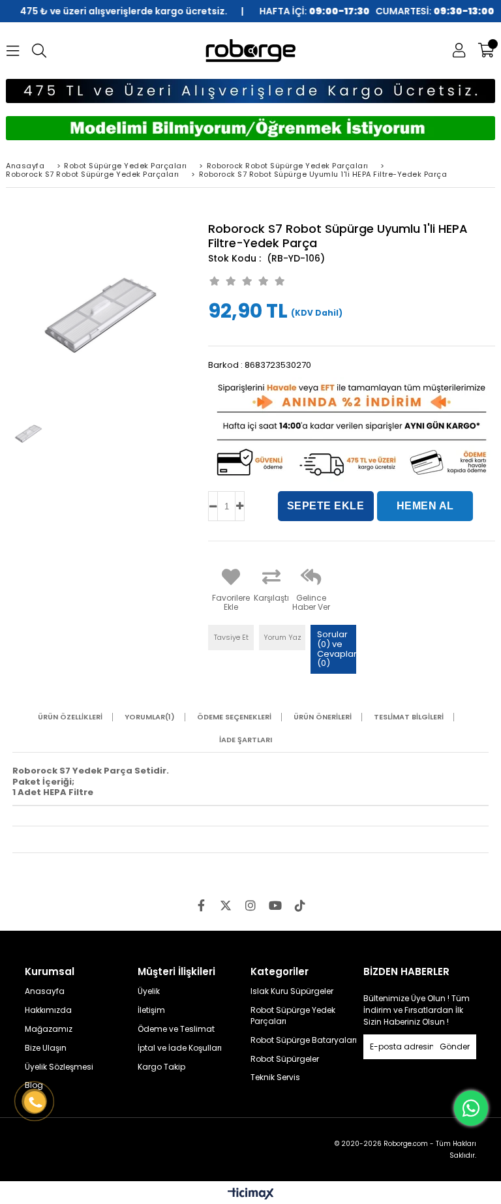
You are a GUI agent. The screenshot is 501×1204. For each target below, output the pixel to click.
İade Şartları (245, 740)
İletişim (151, 1010)
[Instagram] (250, 905)
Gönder (455, 1046)
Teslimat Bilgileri (409, 717)
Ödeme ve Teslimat (176, 1029)
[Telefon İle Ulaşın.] (34, 1101)
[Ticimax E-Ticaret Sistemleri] (251, 1194)
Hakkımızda (48, 1010)
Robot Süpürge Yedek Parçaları (292, 1016)
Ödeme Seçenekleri (234, 717)
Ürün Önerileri (323, 717)
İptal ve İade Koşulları (180, 1048)
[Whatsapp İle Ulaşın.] (471, 1108)
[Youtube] (275, 905)
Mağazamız (48, 1029)
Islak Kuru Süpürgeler (291, 991)
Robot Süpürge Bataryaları (303, 1040)
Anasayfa (45, 991)
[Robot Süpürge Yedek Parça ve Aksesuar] (250, 50)
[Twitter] (225, 905)
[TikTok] (300, 905)
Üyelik (149, 991)
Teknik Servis (275, 1077)
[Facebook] (201, 905)
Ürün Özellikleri (70, 717)
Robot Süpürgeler (284, 1059)
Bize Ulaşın (46, 1048)
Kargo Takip (161, 1067)
